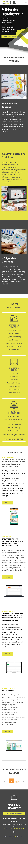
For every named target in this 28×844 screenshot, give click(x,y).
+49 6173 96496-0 (9, 828)
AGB (4, 836)
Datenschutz (21, 836)
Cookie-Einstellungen (11, 836)
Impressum (14, 838)
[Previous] (4, 781)
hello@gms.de (20, 828)
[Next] (23, 781)
